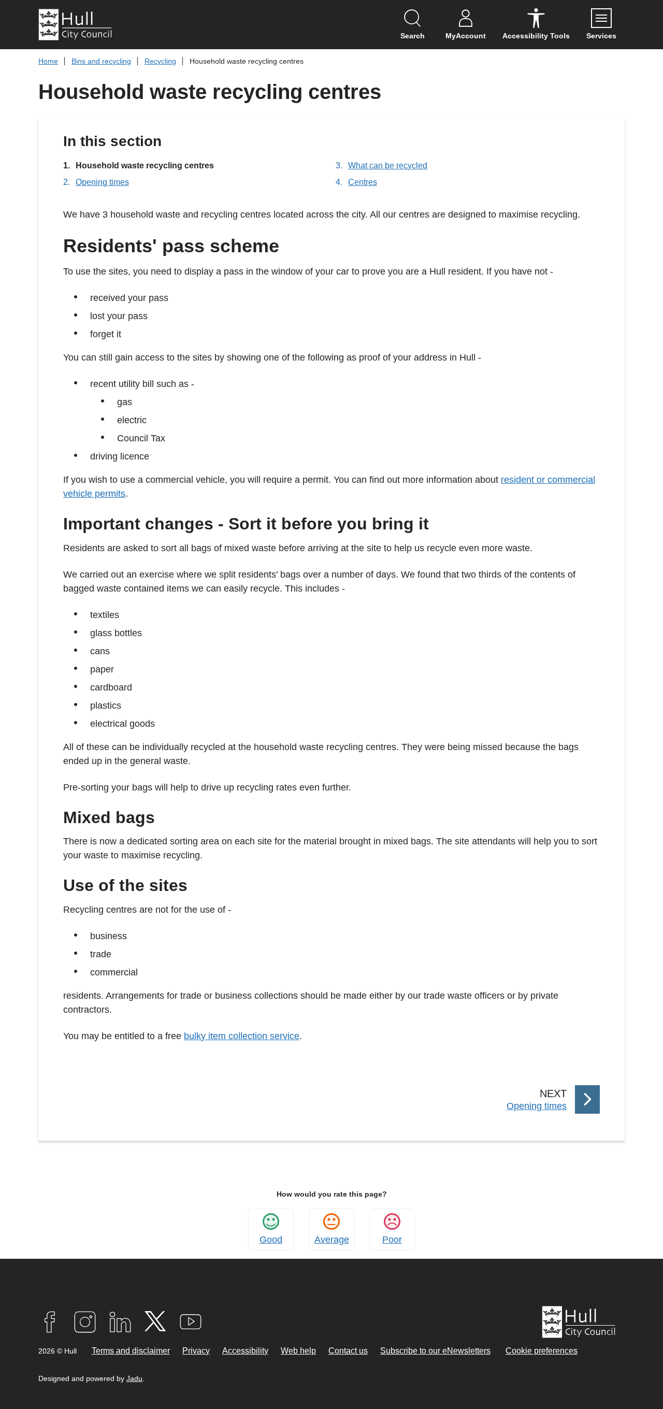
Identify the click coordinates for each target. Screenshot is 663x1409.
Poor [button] (392, 1239)
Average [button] (331, 1239)
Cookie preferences (542, 1350)
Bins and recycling (101, 61)
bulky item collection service (241, 1036)
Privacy (196, 1350)
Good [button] (271, 1239)
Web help (298, 1350)
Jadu (134, 1378)
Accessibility (245, 1350)
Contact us (348, 1350)
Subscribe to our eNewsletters (435, 1350)
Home (48, 61)
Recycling (160, 61)
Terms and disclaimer (131, 1350)
